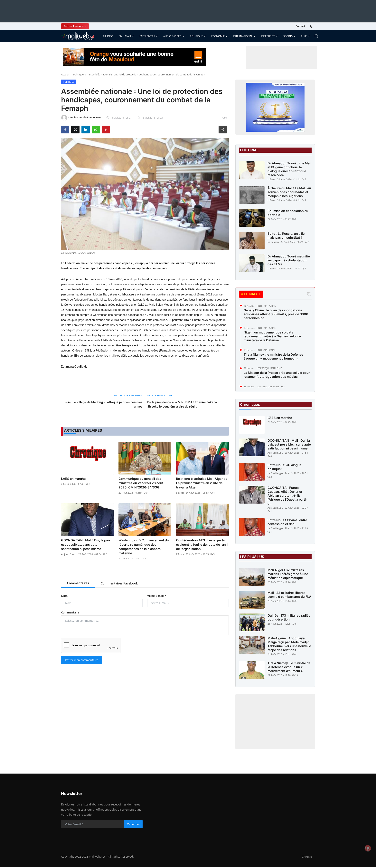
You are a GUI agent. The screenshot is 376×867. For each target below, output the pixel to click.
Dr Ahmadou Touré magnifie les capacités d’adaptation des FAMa (289, 260)
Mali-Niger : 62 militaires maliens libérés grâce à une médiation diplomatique (288, 574)
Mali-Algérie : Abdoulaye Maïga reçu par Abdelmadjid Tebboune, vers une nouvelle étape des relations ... (289, 644)
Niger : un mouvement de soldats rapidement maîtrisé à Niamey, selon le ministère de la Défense (272, 336)
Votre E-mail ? (156, 596)
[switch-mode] (312, 26)
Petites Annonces (74, 26)
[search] (316, 36)
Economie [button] (218, 36)
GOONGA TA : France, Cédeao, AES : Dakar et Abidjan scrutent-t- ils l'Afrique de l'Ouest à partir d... (287, 495)
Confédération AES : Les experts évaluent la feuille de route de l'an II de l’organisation (202, 544)
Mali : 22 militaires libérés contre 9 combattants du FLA (289, 595)
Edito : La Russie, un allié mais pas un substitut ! (286, 235)
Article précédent (130, 395)
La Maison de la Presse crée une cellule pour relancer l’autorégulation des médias (277, 375)
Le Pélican (273, 242)
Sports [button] (288, 36)
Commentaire (70, 612)
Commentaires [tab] (78, 583)
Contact (300, 26)
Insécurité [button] (268, 36)
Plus (304, 36)
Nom (64, 596)
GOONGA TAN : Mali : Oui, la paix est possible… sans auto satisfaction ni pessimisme (85, 544)
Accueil (65, 74)
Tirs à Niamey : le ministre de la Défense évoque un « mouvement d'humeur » (273, 356)
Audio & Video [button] (172, 36)
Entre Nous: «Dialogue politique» (284, 467)
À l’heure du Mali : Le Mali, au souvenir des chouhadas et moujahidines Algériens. (289, 192)
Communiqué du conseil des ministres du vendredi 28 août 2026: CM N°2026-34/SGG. (140, 483)
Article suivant (157, 395)
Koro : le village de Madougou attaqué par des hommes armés (103, 404)
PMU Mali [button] (125, 36)
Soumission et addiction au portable (288, 213)
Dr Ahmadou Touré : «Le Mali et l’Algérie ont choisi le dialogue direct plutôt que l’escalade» (289, 169)
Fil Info (108, 36)
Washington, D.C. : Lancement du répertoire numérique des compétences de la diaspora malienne (143, 546)
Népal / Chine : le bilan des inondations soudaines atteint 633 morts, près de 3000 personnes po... (276, 314)
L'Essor (180, 492)
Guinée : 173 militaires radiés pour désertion (289, 617)
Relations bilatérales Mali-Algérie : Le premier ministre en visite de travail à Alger (201, 483)
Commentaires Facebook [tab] (119, 583)
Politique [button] (196, 36)
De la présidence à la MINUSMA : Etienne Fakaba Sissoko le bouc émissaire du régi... (182, 404)
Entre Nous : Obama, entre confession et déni (287, 522)
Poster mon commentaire (81, 660)
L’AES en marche (73, 479)
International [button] (243, 36)
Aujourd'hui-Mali (69, 554)
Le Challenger (275, 473)
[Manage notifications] (368, 848)
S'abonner (133, 824)
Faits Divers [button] (147, 36)
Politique (78, 74)
